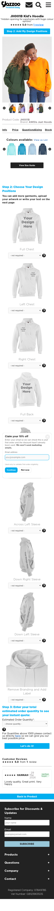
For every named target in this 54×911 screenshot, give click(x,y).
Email (7, 829)
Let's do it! (27, 746)
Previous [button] (4, 108)
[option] (13, 108)
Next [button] (49, 108)
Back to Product (27, 796)
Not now (25, 470)
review (38, 24)
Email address (11, 452)
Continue (11, 470)
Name (7, 818)
